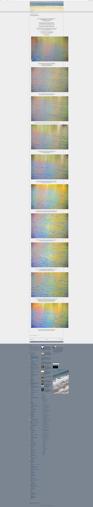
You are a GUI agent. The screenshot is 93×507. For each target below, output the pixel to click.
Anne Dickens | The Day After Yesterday (34, 367)
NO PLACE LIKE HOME (33, 483)
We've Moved (32, 380)
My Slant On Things (45, 405)
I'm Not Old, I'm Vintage (33, 405)
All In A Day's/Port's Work (46, 404)
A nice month (31, 488)
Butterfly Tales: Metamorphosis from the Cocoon (34, 386)
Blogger (31, 377)
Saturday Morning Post (46, 426)
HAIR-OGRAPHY (32, 354)
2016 (43, 396)
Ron (36, 349)
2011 (42, 453)
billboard (34, 346)
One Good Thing (32, 442)
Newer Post (32, 339)
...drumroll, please (32, 461)
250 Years (31, 470)
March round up (32, 395)
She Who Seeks (32, 455)
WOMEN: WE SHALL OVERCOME (33, 497)
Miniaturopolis (32, 427)
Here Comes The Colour (46, 437)
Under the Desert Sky (33, 485)
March (44, 447)
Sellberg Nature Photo (33, 452)
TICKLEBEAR (32, 474)
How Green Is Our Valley (33, 403)
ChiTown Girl (32, 389)
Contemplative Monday (34, 347)
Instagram (31, 11)
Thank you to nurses (32, 472)
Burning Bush (38, 346)
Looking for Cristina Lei (33, 419)
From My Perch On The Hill (46, 406)
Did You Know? (45, 413)
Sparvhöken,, (32, 453)
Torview (31, 477)
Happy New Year (32, 392)
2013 (43, 451)
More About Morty (32, 412)
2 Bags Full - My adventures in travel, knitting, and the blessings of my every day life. (34, 357)
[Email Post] (38, 335)
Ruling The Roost (45, 436)
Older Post (61, 339)
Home (47, 339)
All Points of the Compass (34, 364)
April (43, 446)
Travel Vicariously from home (33, 365)
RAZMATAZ (32, 447)
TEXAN (31, 463)
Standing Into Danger (33, 458)
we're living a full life (33, 493)
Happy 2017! (31, 417)
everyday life (32, 394)
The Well (31, 428)
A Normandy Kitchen (33, 363)
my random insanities (33, 437)
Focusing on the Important (33, 467)
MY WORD (31, 439)
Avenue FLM (32, 371)
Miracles (31, 401)
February (44, 448)
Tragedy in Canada (45, 412)
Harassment (31, 432)
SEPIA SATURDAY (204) (33, 475)
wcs (30, 490)
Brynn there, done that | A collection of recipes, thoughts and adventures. (34, 383)
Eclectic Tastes (43, 361)
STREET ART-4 (32, 440)
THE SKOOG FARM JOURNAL (34, 469)
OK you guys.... (32, 435)
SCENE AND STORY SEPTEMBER (34, 387)
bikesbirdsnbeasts (32, 374)
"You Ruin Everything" (33, 409)
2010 (43, 454)
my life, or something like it (34, 434)
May (43, 445)
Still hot (31, 491)
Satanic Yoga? (32, 361)
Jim (57, 346)
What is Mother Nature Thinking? (34, 486)
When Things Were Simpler (46, 414)
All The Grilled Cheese (33, 384)
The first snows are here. (33, 450)
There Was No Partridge (33, 425)
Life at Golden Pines (33, 411)
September (44, 440)
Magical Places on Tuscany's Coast (34, 422)
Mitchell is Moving (32, 430)
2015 (43, 397)
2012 (43, 452)
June (43, 444)
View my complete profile (56, 352)
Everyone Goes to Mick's (33, 397)
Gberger (31, 400)
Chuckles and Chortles (33, 445)
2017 (43, 395)
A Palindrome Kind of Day (46, 427)
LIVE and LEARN (32, 416)
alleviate (30, 346)
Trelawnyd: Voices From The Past (34, 480)
